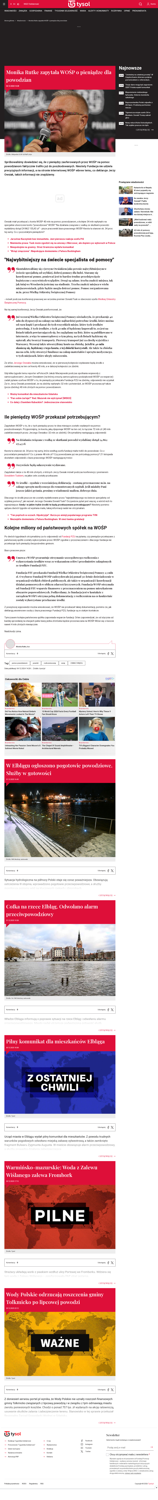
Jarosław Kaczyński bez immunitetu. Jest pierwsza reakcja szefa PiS (47, 239)
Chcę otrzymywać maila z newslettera (130, 1454)
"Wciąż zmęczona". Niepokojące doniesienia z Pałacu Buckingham (45, 251)
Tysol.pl (151, 1484)
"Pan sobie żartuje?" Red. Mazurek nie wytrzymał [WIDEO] (40, 398)
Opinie (127, 10)
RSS (41, 1484)
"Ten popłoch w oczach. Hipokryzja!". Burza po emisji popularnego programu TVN (53, 515)
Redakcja (50, 1449)
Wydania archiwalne (15, 1453)
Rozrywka (116, 10)
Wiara (83, 10)
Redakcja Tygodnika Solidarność (19, 1441)
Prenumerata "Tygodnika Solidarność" (21, 1445)
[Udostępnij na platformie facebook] (108, 653)
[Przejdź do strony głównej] (76, 4)
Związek (23, 10)
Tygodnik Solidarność (66, 10)
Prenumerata (139, 10)
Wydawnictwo (52, 1445)
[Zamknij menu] (4, 4)
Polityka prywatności (11, 1484)
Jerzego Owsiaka (22, 363)
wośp (63, 663)
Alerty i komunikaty (98, 10)
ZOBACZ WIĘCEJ (76, 663)
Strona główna (9, 20)
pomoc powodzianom (20, 663)
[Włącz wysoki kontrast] (18, 4)
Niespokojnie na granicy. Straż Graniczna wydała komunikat (42, 247)
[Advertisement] (79, 45)
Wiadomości (10, 10)
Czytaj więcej (143, 130)
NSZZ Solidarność (31, 4)
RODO (24, 1484)
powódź (36, 663)
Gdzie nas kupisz (14, 1449)
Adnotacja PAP (13, 1457)
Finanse (48, 10)
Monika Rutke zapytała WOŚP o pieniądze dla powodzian (48, 20)
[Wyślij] (152, 1447)
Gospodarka (35, 10)
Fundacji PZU (68, 536)
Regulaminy (33, 1484)
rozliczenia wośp (50, 663)
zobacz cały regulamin (133, 1473)
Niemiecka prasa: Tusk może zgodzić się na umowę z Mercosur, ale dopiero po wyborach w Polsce (62, 243)
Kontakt (49, 1453)
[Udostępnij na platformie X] (112, 653)
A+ (14, 4)
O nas (49, 1441)
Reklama (50, 1457)
